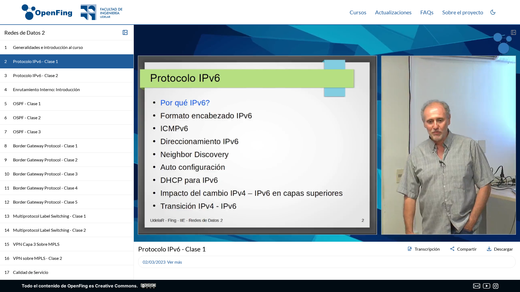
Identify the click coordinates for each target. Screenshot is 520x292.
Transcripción (427, 248)
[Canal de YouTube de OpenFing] (486, 286)
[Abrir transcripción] (513, 32)
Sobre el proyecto (462, 12)
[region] (327, 133)
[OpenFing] (72, 12)
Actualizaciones (393, 12)
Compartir (467, 248)
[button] (140, 223)
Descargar (503, 248)
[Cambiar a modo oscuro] (492, 12)
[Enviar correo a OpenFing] (476, 286)
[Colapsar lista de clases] (125, 32)
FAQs (427, 12)
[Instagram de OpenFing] (495, 286)
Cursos (358, 12)
